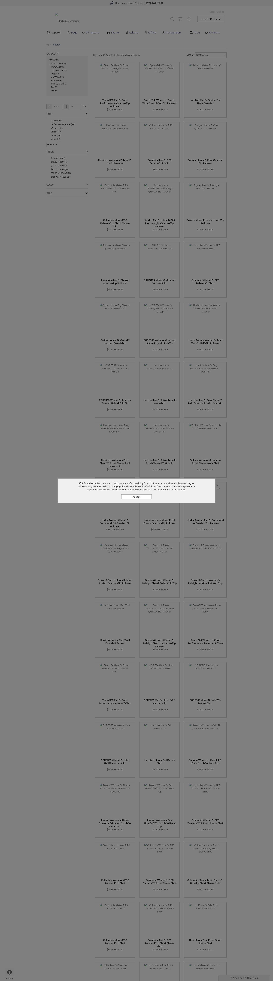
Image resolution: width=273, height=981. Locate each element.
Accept (136, 496)
